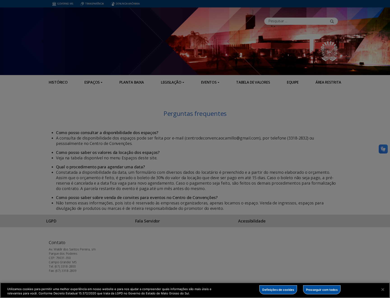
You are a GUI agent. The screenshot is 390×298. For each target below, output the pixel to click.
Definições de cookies (278, 289)
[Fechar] (383, 290)
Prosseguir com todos (322, 289)
